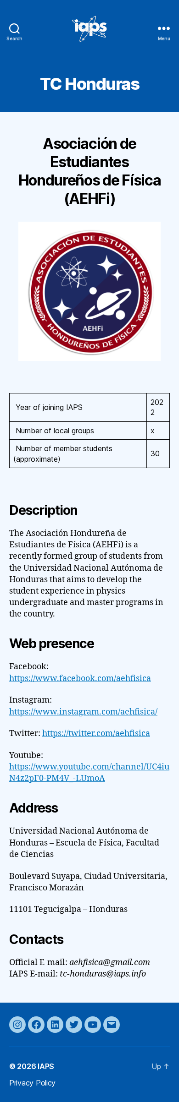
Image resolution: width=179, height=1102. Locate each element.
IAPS (46, 1066)
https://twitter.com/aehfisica (96, 733)
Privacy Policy (32, 1082)
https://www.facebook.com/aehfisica (80, 678)
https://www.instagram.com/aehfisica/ (83, 712)
